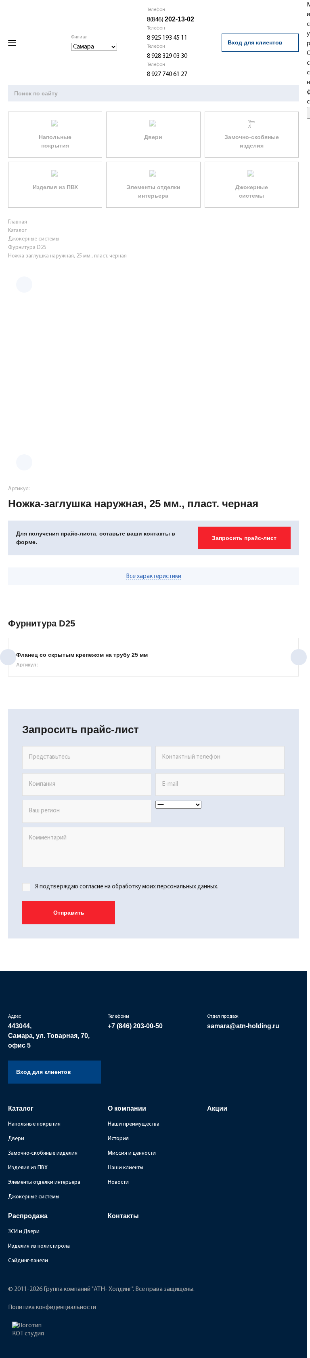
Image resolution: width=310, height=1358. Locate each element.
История (118, 1139)
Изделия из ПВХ (28, 1168)
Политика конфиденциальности (52, 1307)
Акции (217, 1108)
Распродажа (28, 1215)
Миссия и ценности (132, 1153)
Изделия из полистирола (39, 1246)
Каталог (21, 1108)
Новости (118, 1182)
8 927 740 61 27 (167, 74)
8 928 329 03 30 (167, 56)
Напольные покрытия (34, 1124)
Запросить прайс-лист (244, 538)
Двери (16, 1139)
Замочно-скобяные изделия (43, 1153)
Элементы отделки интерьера (44, 1182)
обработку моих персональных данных (164, 887)
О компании (127, 1108)
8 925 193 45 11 (167, 38)
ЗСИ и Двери (24, 1232)
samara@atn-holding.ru (243, 1026)
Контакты (123, 1215)
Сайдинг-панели (28, 1261)
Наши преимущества (133, 1124)
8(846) (170, 20)
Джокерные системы (33, 1197)
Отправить (68, 912)
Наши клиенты (125, 1168)
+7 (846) (135, 1026)
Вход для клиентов (255, 42)
